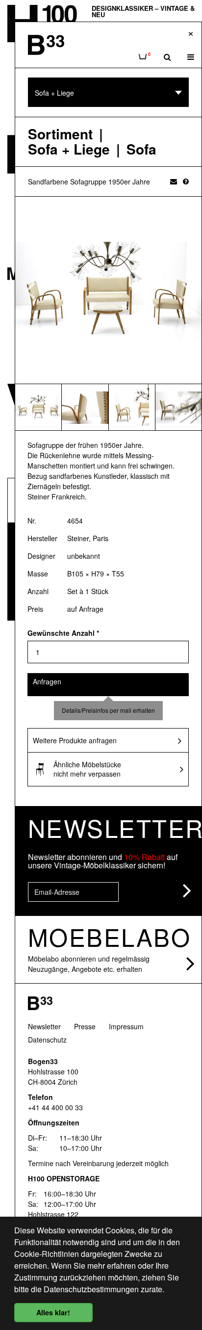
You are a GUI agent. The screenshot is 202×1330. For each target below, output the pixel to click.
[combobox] (108, 92)
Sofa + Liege (69, 149)
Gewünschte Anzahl (63, 633)
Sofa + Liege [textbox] (54, 93)
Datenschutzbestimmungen (91, 1289)
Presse (85, 1026)
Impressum (126, 1026)
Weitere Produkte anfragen (75, 740)
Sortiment (60, 134)
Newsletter (44, 1026)
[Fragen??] (186, 181)
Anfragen (47, 681)
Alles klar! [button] (53, 1312)
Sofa (141, 149)
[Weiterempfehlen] (173, 181)
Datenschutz (47, 1039)
